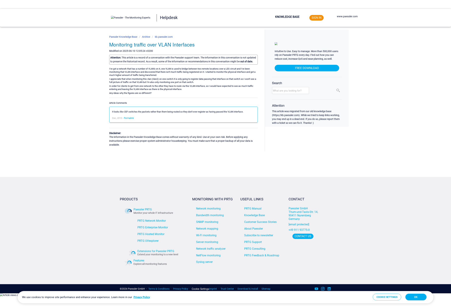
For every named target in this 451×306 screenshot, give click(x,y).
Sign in (316, 17)
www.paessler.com (347, 16)
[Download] (219, 109)
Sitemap (265, 288)
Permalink (129, 118)
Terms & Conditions (158, 288)
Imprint (213, 288)
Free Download (307, 68)
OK (416, 297)
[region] (225, 297)
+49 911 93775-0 (299, 230)
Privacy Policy (180, 288)
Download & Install (247, 288)
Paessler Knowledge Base (123, 36)
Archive (146, 36)
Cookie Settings (200, 288)
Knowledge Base (287, 16)
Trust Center (227, 288)
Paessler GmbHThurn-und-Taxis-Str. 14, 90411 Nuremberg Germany (304, 214)
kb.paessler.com (164, 36)
